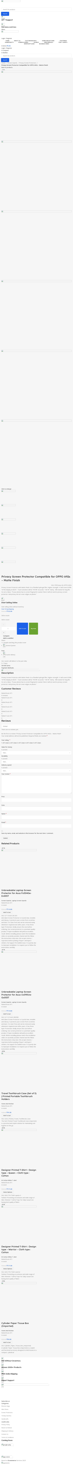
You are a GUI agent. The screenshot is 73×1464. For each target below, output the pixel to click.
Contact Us (4, 1434)
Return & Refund (6, 1428)
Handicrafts (4, 1419)
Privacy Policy (5, 1424)
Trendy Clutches (6, 1416)
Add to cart (22, 628)
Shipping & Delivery (7, 1431)
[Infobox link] (36, 732)
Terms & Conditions (7, 1437)
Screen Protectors (7, 1412)
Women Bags (5, 1406)
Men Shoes (4, 1409)
